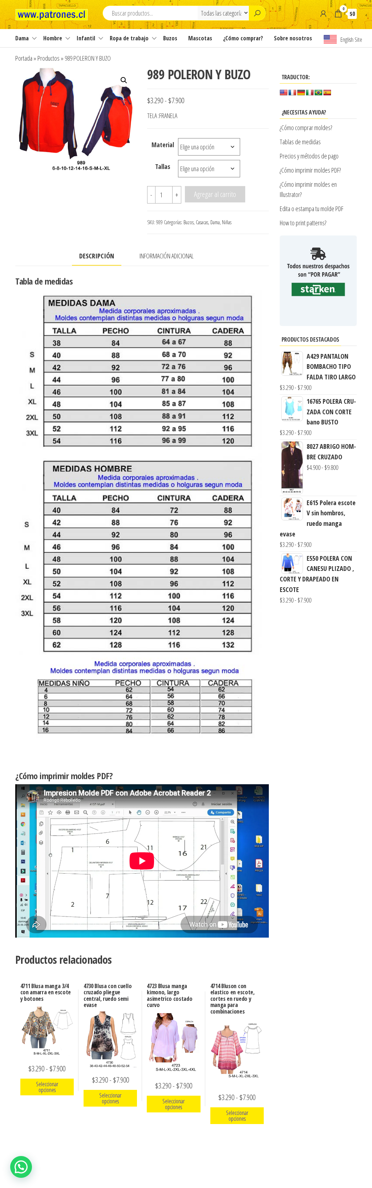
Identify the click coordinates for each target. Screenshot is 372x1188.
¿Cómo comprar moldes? (306, 127)
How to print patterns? (303, 222)
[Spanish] (327, 92)
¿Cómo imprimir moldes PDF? (311, 170)
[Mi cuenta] (323, 13)
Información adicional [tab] (167, 255)
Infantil (86, 38)
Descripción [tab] (96, 255)
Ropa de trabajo (129, 38)
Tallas (162, 166)
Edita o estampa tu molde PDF (311, 208)
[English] (284, 92)
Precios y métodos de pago (309, 156)
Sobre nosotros (293, 38)
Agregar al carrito (215, 194)
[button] (123, 80)
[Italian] (310, 92)
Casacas (202, 222)
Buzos (170, 38)
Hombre (52, 38)
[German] (301, 92)
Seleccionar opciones (47, 1087)
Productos (48, 58)
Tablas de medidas (300, 141)
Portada (23, 58)
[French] (292, 92)
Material (162, 144)
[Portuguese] (319, 92)
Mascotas (200, 38)
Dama (22, 38)
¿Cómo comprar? (243, 38)
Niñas (226, 222)
